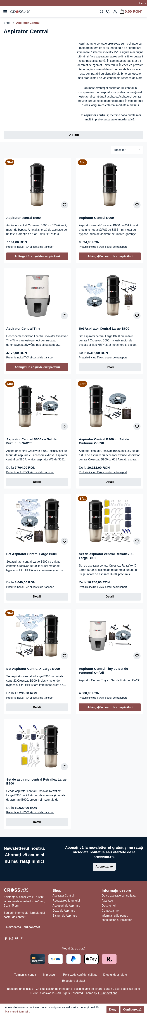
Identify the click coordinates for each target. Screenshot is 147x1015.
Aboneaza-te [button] (104, 866)
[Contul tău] (115, 11)
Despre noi (109, 905)
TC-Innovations (107, 993)
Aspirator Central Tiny (23, 328)
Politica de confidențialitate (80, 974)
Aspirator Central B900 (96, 218)
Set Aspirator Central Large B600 (104, 328)
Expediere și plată (73, 980)
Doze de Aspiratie (64, 910)
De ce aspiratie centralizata (119, 895)
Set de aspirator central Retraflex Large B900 (36, 781)
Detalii (110, 367)
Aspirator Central (63, 895)
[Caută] (101, 11)
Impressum (50, 974)
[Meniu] (5, 11)
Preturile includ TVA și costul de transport (30, 246)
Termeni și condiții (25, 974)
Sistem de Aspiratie (65, 915)
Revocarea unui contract (23, 927)
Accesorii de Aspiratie (66, 905)
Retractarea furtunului (66, 900)
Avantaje (107, 900)
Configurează (132, 1009)
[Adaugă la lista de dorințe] (64, 204)
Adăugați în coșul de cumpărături (37, 256)
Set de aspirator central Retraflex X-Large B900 (106, 556)
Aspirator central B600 (23, 218)
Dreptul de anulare (115, 974)
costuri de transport (58, 988)
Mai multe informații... (17, 1011)
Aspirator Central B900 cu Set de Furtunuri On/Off (104, 441)
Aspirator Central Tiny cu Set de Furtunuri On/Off (103, 670)
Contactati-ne (110, 910)
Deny (112, 1009)
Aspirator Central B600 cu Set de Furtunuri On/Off (31, 441)
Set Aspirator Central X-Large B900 (33, 669)
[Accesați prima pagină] (20, 11)
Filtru (75, 135)
